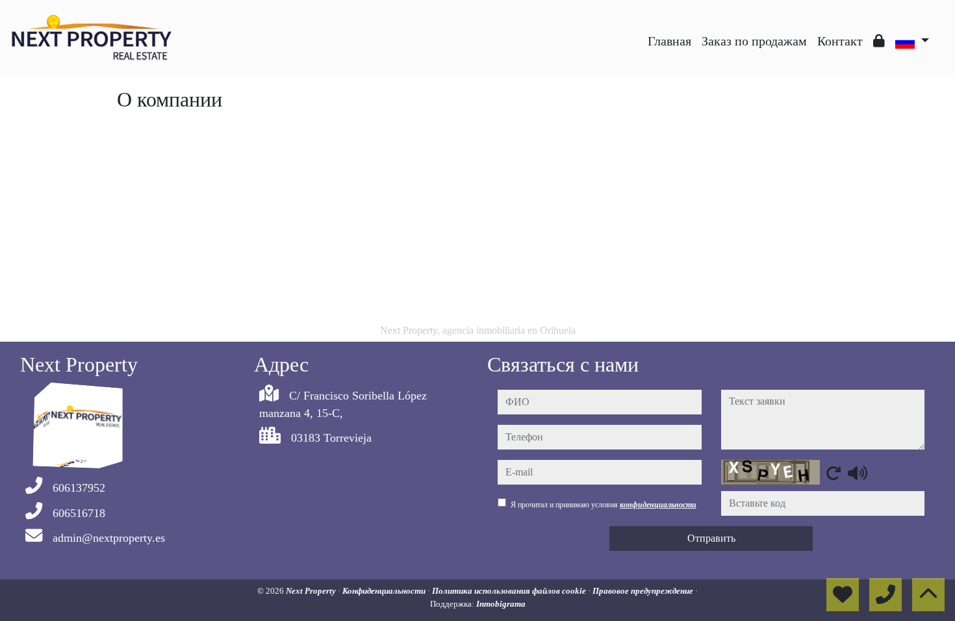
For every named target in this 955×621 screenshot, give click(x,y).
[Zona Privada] (879, 41)
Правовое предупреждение (643, 591)
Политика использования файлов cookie (510, 591)
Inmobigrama (501, 604)
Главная (669, 41)
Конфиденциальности (384, 591)
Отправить (711, 538)
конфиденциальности (658, 504)
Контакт (840, 41)
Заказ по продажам (754, 41)
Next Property (312, 591)
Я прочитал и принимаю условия (603, 504)
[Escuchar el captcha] (857, 473)
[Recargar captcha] (833, 473)
